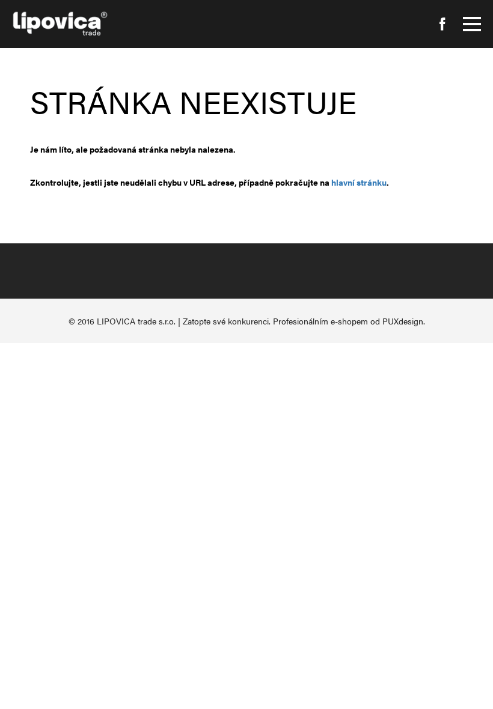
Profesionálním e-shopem (320, 321)
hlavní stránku (359, 182)
